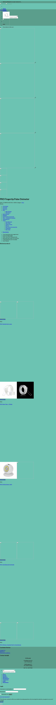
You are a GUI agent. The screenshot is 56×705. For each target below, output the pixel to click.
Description (6, 232)
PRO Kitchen (8, 211)
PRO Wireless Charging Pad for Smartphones (10, 644)
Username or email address (6, 689)
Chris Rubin (5, 206)
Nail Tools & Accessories (11, 227)
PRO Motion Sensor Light (6, 484)
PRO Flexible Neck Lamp (6, 324)
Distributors (6, 678)
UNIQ (4, 220)
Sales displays (6, 214)
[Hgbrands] (6, 3)
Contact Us (5, 679)
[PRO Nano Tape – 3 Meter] (6, 18)
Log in (10, 694)
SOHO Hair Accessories (8, 216)
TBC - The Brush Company (9, 218)
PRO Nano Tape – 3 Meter (6, 404)
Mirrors (7, 225)
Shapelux (5, 215)
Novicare (5, 208)
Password (2, 691)
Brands (4, 675)
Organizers (8, 228)
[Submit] (3, 673)
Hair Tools (7, 223)
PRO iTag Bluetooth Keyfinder (7, 564)
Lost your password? (5, 696)
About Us (5, 11)
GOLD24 (5, 207)
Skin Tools (7, 229)
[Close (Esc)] (0, 703)
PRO (5, 10)
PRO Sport (8, 212)
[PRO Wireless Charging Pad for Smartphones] (6, 25)
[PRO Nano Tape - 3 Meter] (17, 398)
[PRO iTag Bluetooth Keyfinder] (17, 558)
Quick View (2, 319)
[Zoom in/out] (1, 703)
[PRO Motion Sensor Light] (17, 478)
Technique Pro (6, 219)
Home (4, 8)
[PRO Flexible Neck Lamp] (17, 318)
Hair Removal (8, 221)
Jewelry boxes (8, 224)
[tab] (29, 232)
